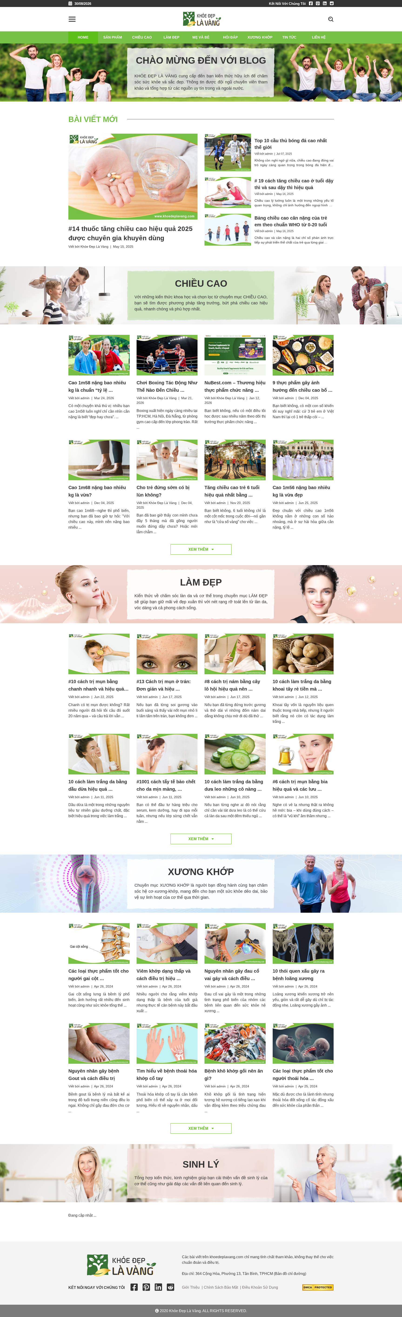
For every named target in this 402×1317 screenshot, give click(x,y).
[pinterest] (319, 4)
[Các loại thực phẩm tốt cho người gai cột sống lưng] (99, 943)
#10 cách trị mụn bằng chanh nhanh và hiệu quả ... (96, 689)
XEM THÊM (198, 549)
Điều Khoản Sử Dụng (260, 1287)
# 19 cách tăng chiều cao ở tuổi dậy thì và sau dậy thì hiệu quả (294, 184)
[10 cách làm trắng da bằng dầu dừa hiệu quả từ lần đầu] (99, 754)
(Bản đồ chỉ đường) (290, 1274)
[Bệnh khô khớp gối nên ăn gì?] (235, 1043)
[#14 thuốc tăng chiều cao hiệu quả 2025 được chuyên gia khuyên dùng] (133, 176)
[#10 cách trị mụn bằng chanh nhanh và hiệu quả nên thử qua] (99, 654)
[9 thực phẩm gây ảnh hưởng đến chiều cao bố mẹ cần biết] (303, 355)
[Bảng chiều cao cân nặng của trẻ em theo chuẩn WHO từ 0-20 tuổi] (227, 229)
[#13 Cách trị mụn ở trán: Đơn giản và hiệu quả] (167, 654)
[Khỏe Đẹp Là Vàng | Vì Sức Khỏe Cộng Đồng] (202, 19)
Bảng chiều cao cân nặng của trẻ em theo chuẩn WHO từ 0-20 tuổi (291, 221)
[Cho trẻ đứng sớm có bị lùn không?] (167, 459)
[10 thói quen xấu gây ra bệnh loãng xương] (303, 943)
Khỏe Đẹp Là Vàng (94, 246)
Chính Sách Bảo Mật (221, 1287)
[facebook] (312, 4)
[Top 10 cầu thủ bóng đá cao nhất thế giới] (227, 152)
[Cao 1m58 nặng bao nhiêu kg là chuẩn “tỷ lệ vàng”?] (99, 355)
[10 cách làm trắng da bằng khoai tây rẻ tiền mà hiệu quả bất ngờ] (303, 654)
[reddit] (332, 4)
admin (269, 153)
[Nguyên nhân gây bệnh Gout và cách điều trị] (99, 1043)
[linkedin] (326, 4)
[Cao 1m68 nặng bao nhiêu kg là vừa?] (99, 459)
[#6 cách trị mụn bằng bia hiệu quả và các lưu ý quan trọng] (303, 754)
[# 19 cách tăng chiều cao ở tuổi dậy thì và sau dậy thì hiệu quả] (227, 192)
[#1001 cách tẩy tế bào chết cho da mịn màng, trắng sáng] (167, 754)
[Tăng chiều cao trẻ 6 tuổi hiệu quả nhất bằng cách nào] (235, 459)
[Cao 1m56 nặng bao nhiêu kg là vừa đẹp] (303, 459)
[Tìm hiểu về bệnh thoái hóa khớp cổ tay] (167, 1043)
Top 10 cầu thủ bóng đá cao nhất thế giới (291, 144)
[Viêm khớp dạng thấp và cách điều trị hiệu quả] (167, 943)
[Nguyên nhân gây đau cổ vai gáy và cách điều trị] (235, 943)
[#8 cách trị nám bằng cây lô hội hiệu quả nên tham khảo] (235, 654)
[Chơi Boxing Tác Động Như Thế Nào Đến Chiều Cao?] (167, 355)
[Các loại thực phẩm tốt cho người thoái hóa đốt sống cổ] (303, 1043)
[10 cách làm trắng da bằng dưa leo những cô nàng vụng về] (235, 754)
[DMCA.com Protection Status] (318, 1287)
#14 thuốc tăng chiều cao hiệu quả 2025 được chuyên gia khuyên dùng (130, 233)
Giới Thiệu (191, 1287)
